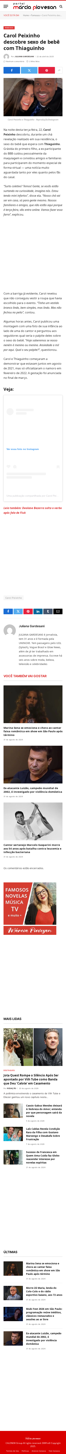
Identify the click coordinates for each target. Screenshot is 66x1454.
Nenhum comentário (15, 61)
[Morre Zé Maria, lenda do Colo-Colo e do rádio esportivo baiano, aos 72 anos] (13, 1293)
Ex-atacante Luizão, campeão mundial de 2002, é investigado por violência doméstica (33, 789)
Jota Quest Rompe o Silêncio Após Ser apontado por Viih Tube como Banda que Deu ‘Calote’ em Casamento (31, 1079)
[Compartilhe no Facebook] (12, 70)
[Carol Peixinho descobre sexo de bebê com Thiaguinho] (33, 97)
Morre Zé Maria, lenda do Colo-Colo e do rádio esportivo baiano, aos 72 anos (44, 1291)
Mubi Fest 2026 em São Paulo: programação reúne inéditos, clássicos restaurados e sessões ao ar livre (44, 1314)
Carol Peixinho (13, 597)
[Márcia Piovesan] (34, 6)
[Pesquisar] (60, 6)
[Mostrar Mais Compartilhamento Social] (59, 70)
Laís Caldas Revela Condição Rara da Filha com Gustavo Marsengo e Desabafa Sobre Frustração (43, 1134)
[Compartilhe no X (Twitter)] (29, 70)
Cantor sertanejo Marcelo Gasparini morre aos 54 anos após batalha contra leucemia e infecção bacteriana (32, 848)
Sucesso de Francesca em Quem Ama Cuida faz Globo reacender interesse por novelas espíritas (42, 1157)
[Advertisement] (33, 254)
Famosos (35, 15)
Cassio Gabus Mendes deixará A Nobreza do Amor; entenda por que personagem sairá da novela (44, 1111)
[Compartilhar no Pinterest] (46, 70)
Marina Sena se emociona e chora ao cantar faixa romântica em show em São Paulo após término (33, 731)
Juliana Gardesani (24, 56)
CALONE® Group (14, 1443)
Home (26, 15)
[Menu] (6, 6)
